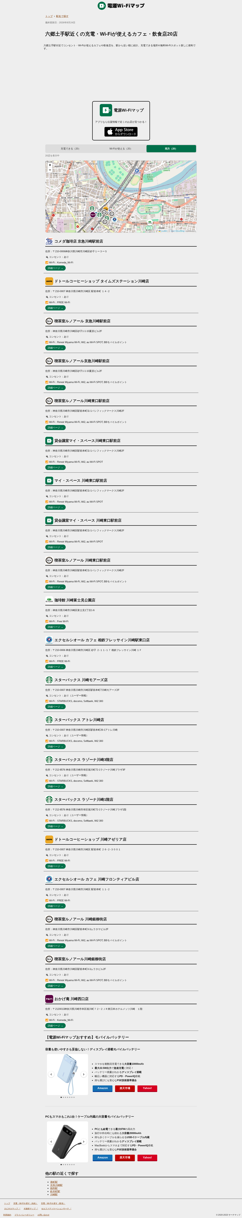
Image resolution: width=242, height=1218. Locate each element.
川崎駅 (54, 1194)
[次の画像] (84, 1074)
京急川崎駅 (56, 1185)
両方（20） (171, 148)
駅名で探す (62, 16)
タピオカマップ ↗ (12, 1208)
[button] (106, 209)
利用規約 (7, 1215)
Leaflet (164, 231)
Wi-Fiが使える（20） (121, 148)
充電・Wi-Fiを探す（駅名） (53, 1203)
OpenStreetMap (178, 231)
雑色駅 (54, 1188)
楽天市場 (125, 1088)
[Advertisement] (121, 75)
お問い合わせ (43, 1215)
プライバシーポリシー (24, 1215)
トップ (49, 16)
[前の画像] (51, 1074)
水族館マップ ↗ (31, 1208)
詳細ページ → (55, 268)
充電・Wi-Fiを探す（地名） (25, 1203)
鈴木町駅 (55, 1191)
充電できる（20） (71, 148)
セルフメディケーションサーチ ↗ (56, 1208)
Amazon (102, 1088)
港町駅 (54, 1182)
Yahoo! (147, 1088)
